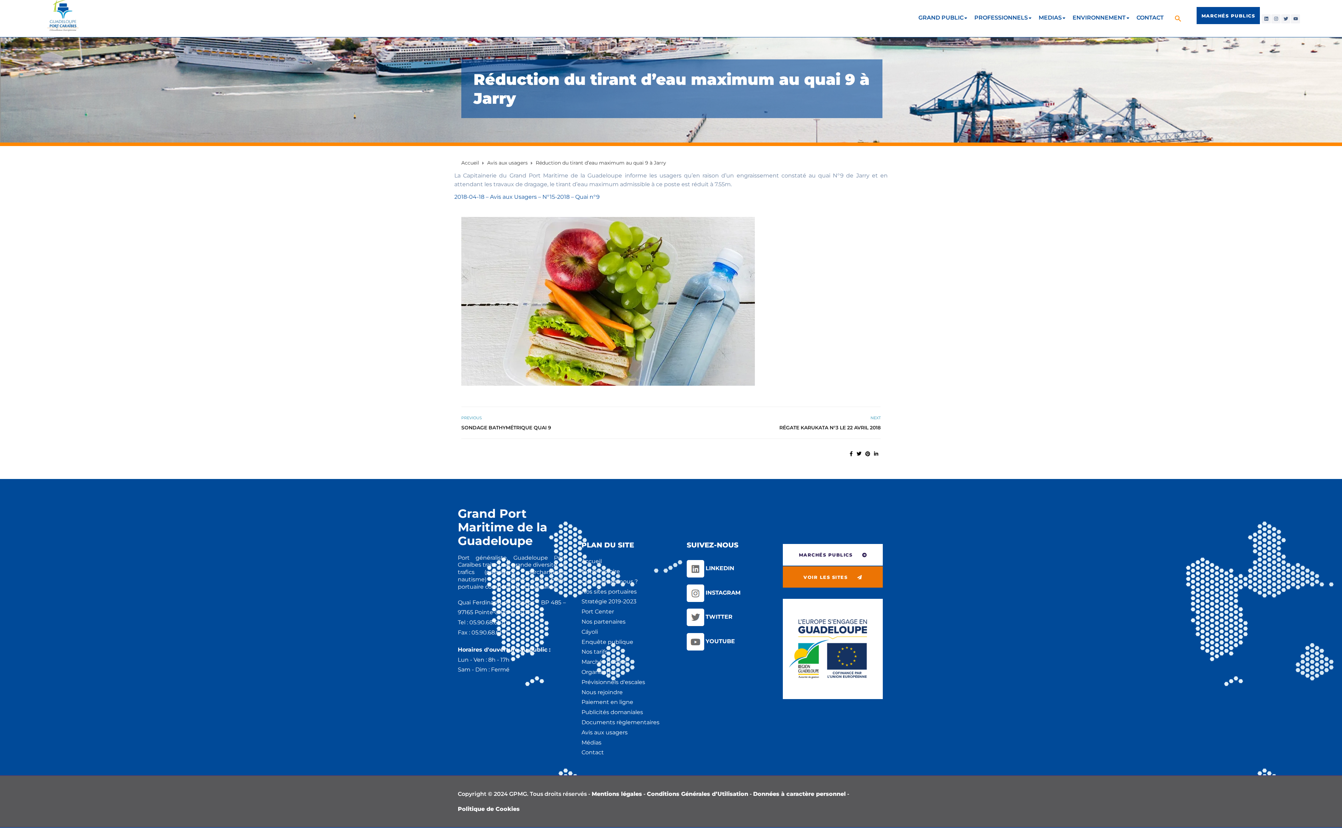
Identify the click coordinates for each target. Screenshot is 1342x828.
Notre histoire (601, 571)
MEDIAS (1050, 17)
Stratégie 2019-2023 (609, 601)
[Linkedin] (1266, 18)
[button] (1179, 18)
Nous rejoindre (602, 692)
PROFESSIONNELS (1001, 17)
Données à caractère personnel (799, 794)
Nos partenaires (604, 621)
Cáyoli (590, 632)
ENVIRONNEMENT (1099, 17)
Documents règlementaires (620, 722)
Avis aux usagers (605, 732)
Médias (591, 742)
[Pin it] (867, 454)
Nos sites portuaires (609, 591)
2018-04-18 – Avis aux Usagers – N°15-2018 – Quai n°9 (527, 197)
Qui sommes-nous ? (610, 581)
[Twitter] (1285, 18)
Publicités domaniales (612, 712)
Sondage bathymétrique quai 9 (506, 427)
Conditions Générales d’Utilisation (697, 794)
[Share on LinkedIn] (876, 454)
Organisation (600, 672)
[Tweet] (859, 454)
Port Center (598, 611)
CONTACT (1150, 17)
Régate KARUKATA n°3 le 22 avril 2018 (830, 427)
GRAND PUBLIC (941, 17)
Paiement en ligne (607, 702)
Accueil (592, 561)
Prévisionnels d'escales (613, 682)
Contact (593, 752)
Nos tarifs (594, 651)
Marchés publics (604, 662)
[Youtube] (1295, 18)
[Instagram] (1275, 18)
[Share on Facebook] (851, 454)
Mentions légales (617, 794)
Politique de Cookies (489, 809)
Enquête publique (607, 642)
